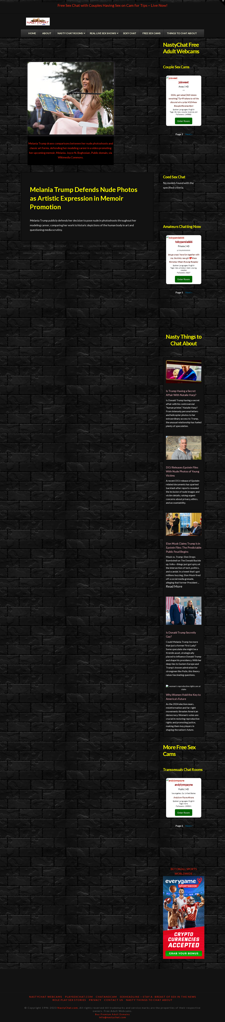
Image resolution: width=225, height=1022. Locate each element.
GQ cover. (77, 246)
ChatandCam (106, 996)
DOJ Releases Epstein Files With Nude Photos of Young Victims (182, 471)
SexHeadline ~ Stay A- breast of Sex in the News (158, 996)
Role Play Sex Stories (69, 999)
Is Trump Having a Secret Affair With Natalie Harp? (181, 393)
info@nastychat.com (112, 1017)
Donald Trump (58, 246)
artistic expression (33, 246)
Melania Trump (55, 253)
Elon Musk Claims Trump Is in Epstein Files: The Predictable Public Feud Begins (183, 547)
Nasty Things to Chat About (149, 999)
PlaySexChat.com (79, 996)
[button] (222, 3)
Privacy (95, 999)
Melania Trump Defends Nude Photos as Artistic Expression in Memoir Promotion (83, 198)
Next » (188, 134)
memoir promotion (79, 253)
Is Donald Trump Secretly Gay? (181, 634)
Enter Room (183, 120)
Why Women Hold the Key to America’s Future (183, 696)
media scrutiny (121, 246)
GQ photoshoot (98, 246)
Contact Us (113, 999)
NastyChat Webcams (45, 996)
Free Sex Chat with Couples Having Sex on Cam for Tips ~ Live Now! (112, 5)
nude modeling (104, 253)
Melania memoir (31, 253)
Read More (174, 586)
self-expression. (127, 253)
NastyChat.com (67, 1007)
